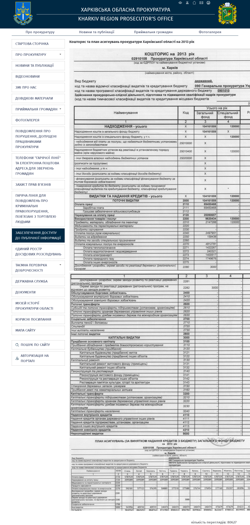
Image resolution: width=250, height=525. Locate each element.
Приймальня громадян (153, 32)
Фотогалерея (210, 32)
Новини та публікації (96, 32)
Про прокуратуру (40, 32)
